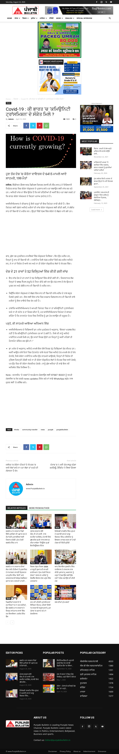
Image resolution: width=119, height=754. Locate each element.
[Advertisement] (41, 235)
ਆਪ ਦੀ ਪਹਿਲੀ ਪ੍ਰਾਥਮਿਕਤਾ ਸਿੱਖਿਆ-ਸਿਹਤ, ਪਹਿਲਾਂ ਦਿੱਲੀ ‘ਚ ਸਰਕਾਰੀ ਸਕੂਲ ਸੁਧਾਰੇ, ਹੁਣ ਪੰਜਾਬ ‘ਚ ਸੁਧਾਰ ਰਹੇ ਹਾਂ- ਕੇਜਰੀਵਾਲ (40, 608)
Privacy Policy (65, 751)
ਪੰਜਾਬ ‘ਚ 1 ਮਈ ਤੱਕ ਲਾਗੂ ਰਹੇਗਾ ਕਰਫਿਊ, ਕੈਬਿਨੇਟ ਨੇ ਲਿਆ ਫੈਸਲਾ (63, 466)
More (58, 18)
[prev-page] (7, 622)
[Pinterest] (40, 126)
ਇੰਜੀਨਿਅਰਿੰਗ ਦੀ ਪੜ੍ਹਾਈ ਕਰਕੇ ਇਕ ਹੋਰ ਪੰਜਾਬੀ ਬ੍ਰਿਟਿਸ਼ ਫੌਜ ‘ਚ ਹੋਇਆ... (65, 663)
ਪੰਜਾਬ (16, 18)
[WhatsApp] (46, 126)
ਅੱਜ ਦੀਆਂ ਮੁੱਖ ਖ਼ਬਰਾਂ (62, 602)
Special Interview (84, 18)
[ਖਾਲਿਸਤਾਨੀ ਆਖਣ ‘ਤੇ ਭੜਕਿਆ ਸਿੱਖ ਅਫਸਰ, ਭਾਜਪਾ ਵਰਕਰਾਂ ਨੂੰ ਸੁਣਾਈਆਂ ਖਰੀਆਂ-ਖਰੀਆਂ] (86, 165)
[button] (109, 18)
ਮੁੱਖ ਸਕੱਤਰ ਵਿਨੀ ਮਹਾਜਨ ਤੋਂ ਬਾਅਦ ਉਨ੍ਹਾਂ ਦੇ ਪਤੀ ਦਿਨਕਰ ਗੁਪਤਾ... (103, 181)
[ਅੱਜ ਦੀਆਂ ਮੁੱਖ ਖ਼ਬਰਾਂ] (65, 592)
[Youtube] (111, 2)
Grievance (102, 751)
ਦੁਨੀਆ (33, 18)
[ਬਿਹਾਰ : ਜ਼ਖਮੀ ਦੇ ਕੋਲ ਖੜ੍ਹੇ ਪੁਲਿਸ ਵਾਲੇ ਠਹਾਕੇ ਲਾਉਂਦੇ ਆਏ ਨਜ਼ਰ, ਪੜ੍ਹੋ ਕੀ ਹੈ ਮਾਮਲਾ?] (86, 151)
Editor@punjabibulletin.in (57, 740)
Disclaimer (52, 751)
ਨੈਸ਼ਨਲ (24, 18)
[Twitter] (106, 2)
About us (77, 751)
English (68, 18)
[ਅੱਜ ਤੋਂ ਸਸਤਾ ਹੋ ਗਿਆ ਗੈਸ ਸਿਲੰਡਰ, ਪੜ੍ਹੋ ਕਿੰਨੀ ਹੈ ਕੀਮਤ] (49, 677)
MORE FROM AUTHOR (39, 508)
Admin (11, 119)
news (43, 429)
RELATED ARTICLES (17, 508)
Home (9, 18)
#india (16, 429)
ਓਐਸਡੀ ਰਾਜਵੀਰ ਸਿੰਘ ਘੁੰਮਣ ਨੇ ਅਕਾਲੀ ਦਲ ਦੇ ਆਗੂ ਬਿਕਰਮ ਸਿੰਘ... (29, 693)
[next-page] (12, 622)
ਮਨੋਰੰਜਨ (42, 18)
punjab (50, 429)
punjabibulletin (62, 429)
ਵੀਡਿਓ (51, 18)
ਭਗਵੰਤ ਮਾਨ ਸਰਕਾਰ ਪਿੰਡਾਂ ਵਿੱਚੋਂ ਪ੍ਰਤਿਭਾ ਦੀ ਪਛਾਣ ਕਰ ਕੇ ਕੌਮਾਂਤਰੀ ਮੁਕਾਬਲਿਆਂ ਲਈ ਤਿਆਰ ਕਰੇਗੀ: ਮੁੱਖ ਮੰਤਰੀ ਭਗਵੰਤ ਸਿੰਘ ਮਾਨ (16, 537)
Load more (95, 209)
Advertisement (89, 751)
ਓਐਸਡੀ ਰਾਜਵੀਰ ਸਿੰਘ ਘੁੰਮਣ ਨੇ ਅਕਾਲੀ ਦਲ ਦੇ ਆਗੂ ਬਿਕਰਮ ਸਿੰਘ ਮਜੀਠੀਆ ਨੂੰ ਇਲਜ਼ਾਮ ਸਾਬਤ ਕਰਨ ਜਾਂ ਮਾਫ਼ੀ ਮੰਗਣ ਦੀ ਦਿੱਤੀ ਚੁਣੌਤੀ (65, 537)
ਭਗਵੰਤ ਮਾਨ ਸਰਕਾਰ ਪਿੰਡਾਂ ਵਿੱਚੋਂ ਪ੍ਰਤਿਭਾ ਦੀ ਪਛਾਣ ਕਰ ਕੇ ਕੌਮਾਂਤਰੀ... (28, 663)
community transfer (30, 429)
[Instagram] (101, 2)
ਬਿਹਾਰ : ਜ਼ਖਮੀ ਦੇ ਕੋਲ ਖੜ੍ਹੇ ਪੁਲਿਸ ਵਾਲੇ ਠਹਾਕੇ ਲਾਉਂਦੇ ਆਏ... (102, 151)
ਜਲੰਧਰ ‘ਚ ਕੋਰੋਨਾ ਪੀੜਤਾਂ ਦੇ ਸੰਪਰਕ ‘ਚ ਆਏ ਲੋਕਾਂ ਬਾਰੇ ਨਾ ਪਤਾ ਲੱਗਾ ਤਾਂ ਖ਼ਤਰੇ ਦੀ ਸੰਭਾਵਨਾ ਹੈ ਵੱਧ (22, 467)
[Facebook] (96, 2)
